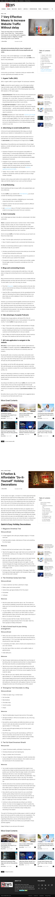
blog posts (10, 286)
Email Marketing (24, 193)
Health (19, 8)
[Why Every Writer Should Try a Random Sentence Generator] (40, 125)
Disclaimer (21, 0)
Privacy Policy (27, 0)
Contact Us (12, 0)
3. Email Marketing (45, 60)
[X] (42, 888)
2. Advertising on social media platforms (46, 57)
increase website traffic (9, 441)
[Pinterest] (39, 888)
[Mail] (49, 885)
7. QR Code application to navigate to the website (46, 70)
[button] (52, 9)
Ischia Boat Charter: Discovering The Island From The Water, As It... (49, 96)
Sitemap (16, 0)
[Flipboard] (42, 885)
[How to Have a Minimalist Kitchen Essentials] (40, 103)
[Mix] (52, 885)
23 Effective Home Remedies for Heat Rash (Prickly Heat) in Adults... (46, 415)
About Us (6, 0)
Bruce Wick (4, 41)
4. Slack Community (45, 61)
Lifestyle (25, 8)
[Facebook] (39, 885)
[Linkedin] (45, 885)
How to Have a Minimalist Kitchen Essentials (48, 103)
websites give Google (29, 114)
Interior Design (33, 8)
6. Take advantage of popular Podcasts (46, 67)
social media (8, 208)
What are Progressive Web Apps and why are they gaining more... (48, 118)
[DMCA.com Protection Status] (23, 891)
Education (14, 8)
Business (4, 8)
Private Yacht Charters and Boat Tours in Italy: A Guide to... (45, 432)
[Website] (45, 888)
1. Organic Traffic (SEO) (46, 55)
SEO (5, 13)
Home (2, 0)
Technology (45, 8)
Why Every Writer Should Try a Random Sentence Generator (48, 124)
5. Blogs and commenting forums (46, 64)
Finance (8, 8)
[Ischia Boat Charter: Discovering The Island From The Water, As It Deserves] (40, 96)
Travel (39, 8)
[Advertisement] (37, 5)
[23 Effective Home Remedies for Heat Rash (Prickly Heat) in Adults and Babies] (40, 110)
